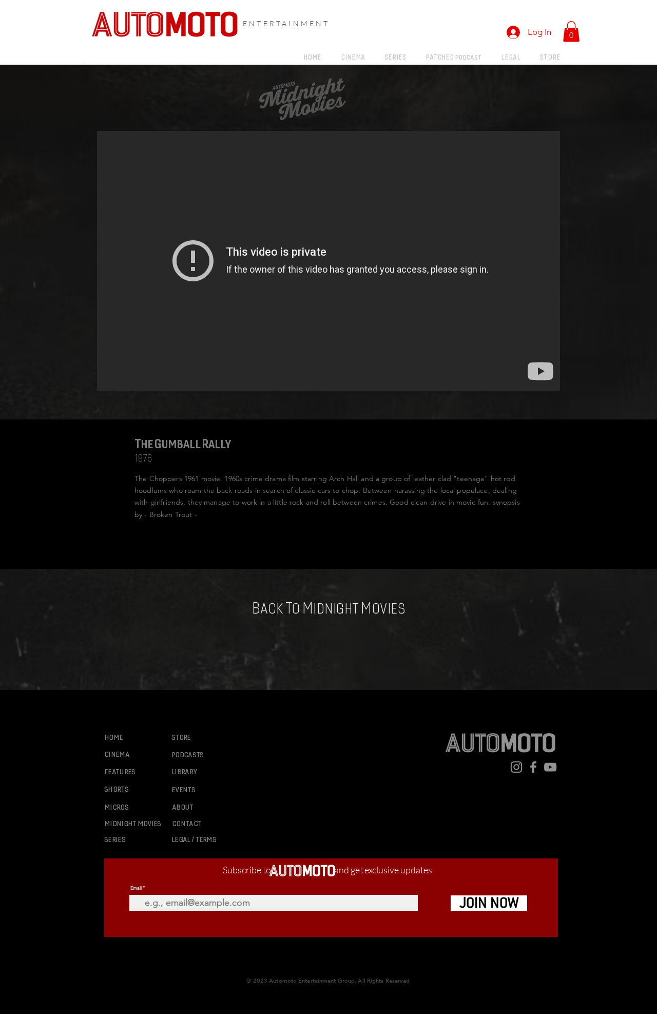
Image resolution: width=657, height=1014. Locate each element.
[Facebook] (533, 767)
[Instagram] (516, 767)
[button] (571, 31)
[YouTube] (550, 767)
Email (136, 888)
